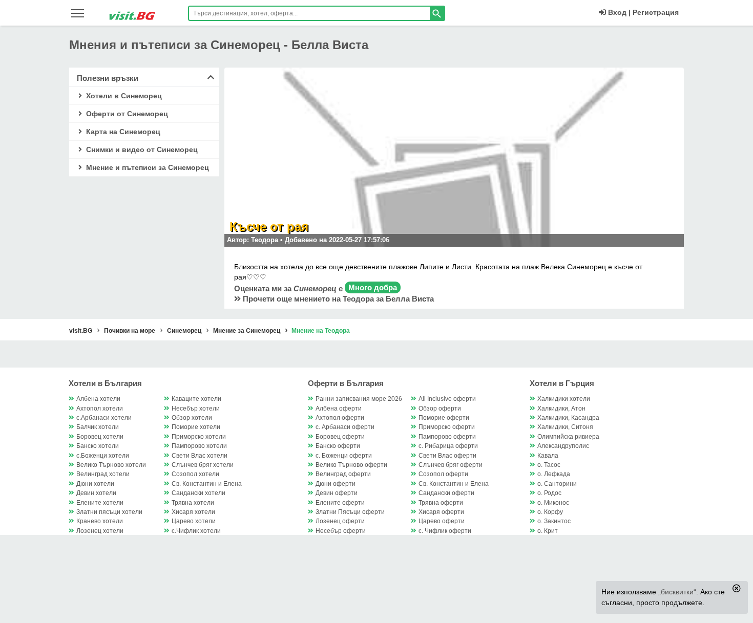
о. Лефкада (553, 474)
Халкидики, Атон (561, 408)
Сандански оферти (446, 493)
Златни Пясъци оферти (350, 511)
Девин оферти (337, 493)
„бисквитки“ (677, 592)
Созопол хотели (195, 474)
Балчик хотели (97, 427)
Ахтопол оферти (340, 417)
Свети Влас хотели (199, 455)
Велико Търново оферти (351, 464)
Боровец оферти (340, 436)
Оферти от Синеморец (126, 114)
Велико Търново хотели (111, 464)
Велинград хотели (103, 474)
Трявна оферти (441, 502)
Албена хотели (98, 398)
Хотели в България (105, 383)
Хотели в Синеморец (123, 96)
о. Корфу (550, 511)
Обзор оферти (440, 408)
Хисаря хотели (193, 511)
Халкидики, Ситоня (565, 427)
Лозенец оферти (340, 521)
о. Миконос (553, 502)
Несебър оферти (341, 530)
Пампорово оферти (447, 436)
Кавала (547, 455)
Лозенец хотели (99, 530)
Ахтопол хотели (99, 408)
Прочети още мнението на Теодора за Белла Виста (337, 298)
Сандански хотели (198, 493)
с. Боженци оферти (344, 455)
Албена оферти (339, 408)
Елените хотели (99, 502)
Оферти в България (346, 383)
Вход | (618, 12)
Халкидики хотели (563, 398)
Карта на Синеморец (122, 131)
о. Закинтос (554, 521)
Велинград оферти (343, 474)
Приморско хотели (199, 436)
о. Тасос (548, 464)
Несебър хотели (196, 408)
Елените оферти (340, 502)
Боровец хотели (99, 436)
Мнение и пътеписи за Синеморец (146, 167)
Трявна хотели (193, 502)
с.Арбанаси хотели (104, 417)
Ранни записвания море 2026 (359, 398)
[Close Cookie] (736, 588)
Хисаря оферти (441, 511)
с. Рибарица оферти (448, 445)
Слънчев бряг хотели (203, 464)
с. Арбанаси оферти (345, 427)
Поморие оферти (444, 417)
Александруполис (563, 445)
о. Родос (549, 493)
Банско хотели (97, 445)
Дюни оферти (335, 483)
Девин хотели (96, 493)
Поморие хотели (196, 427)
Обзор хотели (192, 417)
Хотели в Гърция (562, 383)
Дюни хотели (95, 483)
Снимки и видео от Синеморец (141, 149)
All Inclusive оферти (447, 398)
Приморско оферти (447, 427)
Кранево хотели (99, 521)
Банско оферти (338, 445)
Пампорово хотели (199, 445)
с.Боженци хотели (102, 455)
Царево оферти (442, 521)
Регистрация (656, 12)
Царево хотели (194, 521)
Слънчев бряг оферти (451, 464)
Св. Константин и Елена (207, 483)
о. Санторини (557, 483)
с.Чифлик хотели (196, 530)
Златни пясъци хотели (109, 511)
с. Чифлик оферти (445, 530)
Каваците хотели (196, 398)
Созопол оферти (443, 474)
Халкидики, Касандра (568, 417)
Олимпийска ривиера (568, 436)
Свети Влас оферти (447, 455)
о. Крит (547, 530)
